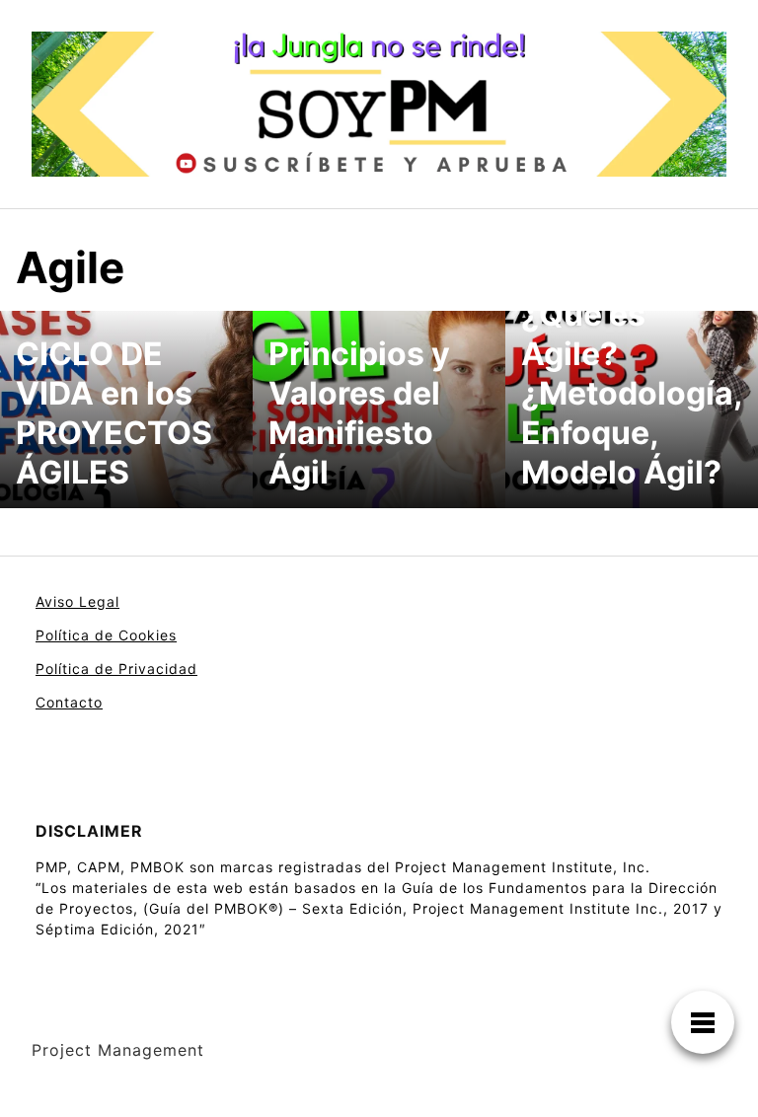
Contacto (69, 702)
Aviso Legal (77, 601)
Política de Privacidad (116, 668)
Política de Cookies (106, 635)
